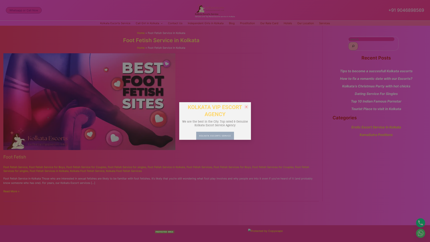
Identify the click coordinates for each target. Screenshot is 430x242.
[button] (246, 107)
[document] (215, 121)
